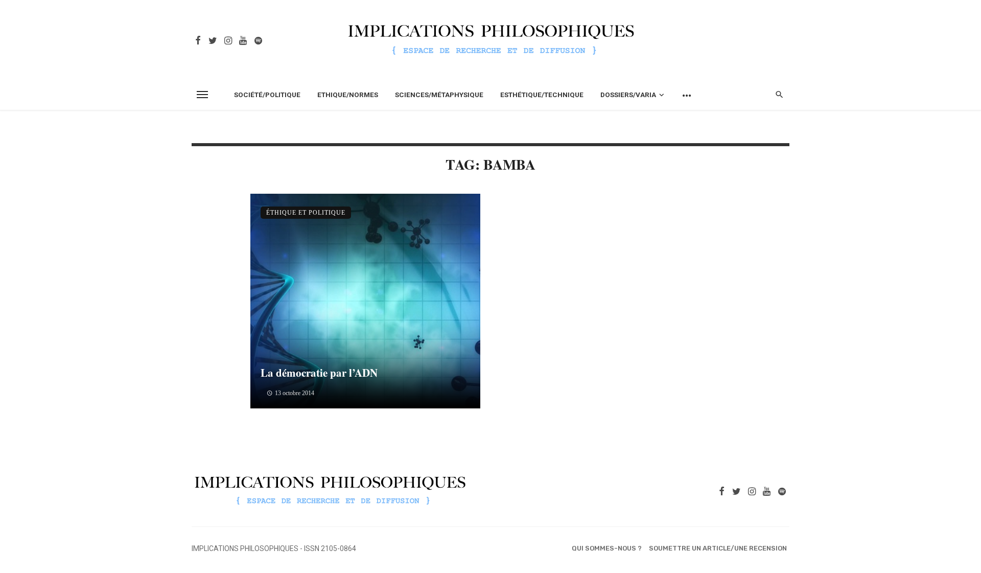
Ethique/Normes (347, 94)
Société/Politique (267, 94)
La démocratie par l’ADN (319, 372)
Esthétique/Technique (541, 94)
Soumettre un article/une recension (718, 548)
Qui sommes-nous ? (607, 548)
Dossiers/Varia (628, 94)
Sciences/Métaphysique (439, 94)
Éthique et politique (305, 212)
